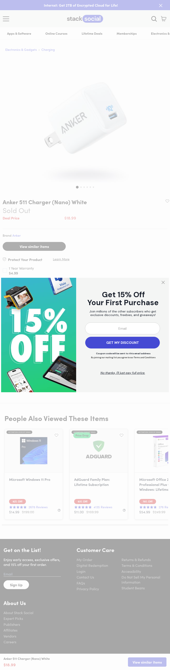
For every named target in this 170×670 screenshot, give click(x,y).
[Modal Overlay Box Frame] (85, 335)
